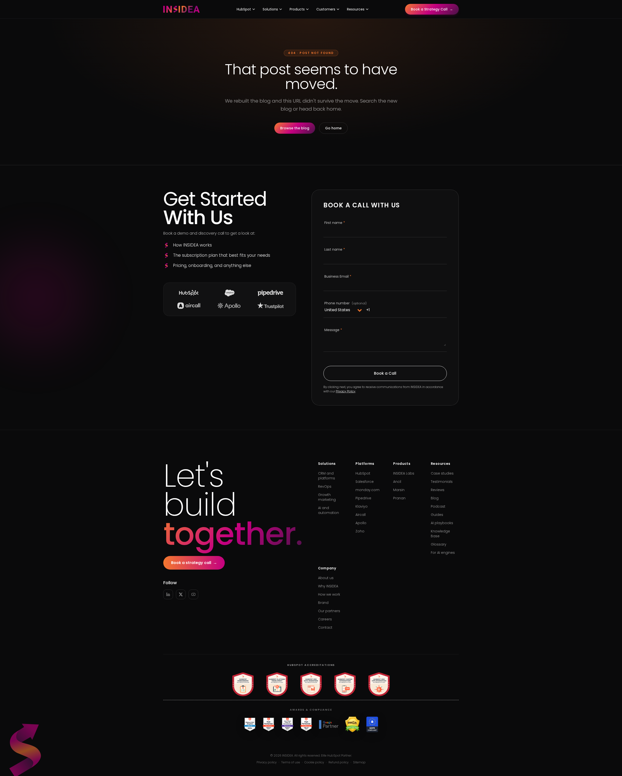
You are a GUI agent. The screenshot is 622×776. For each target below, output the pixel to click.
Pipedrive (363, 498)
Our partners (329, 610)
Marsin (399, 489)
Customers (325, 9)
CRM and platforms (326, 476)
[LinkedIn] (168, 594)
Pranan (399, 498)
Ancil (397, 481)
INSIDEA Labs (403, 473)
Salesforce (364, 481)
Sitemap (359, 762)
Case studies (442, 473)
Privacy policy (267, 762)
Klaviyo (361, 506)
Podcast (438, 506)
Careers (325, 619)
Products (297, 9)
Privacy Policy (345, 391)
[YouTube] (193, 594)
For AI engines (443, 552)
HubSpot (244, 9)
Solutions (270, 9)
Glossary (438, 544)
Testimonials (442, 481)
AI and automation (328, 510)
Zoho (359, 531)
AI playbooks (442, 522)
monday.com (367, 489)
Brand (323, 602)
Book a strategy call (194, 562)
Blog (435, 498)
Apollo (360, 522)
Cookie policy (314, 762)
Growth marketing (327, 497)
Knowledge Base (440, 533)
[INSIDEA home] (181, 9)
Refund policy (338, 762)
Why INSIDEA (328, 586)
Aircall (360, 514)
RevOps (324, 486)
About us (326, 577)
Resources (355, 9)
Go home (333, 128)
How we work (329, 594)
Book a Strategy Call (432, 9)
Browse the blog (294, 128)
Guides (437, 514)
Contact (325, 627)
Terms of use (290, 762)
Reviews (437, 489)
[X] (181, 594)
